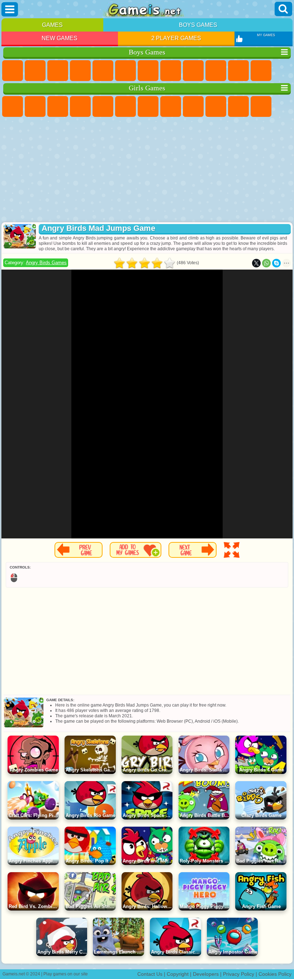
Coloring (170, 106)
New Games (59, 38)
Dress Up (261, 106)
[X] (256, 263)
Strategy (57, 70)
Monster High (125, 106)
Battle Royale (125, 70)
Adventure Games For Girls (148, 106)
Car (170, 70)
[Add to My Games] (135, 550)
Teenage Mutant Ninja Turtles (193, 70)
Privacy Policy (238, 974)
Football (35, 70)
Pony (12, 106)
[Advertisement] (147, 170)
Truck (261, 70)
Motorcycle (215, 70)
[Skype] (276, 263)
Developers (206, 974)
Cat (238, 106)
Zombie (103, 70)
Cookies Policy (275, 974)
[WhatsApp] (266, 263)
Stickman (238, 70)
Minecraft (148, 70)
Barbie (80, 106)
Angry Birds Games (46, 262)
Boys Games (198, 25)
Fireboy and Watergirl (57, 106)
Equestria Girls (35, 106)
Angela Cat (193, 106)
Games (52, 25)
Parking (12, 70)
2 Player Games (176, 38)
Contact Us (149, 974)
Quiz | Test (103, 106)
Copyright (178, 974)
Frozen (215, 106)
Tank (80, 70)
